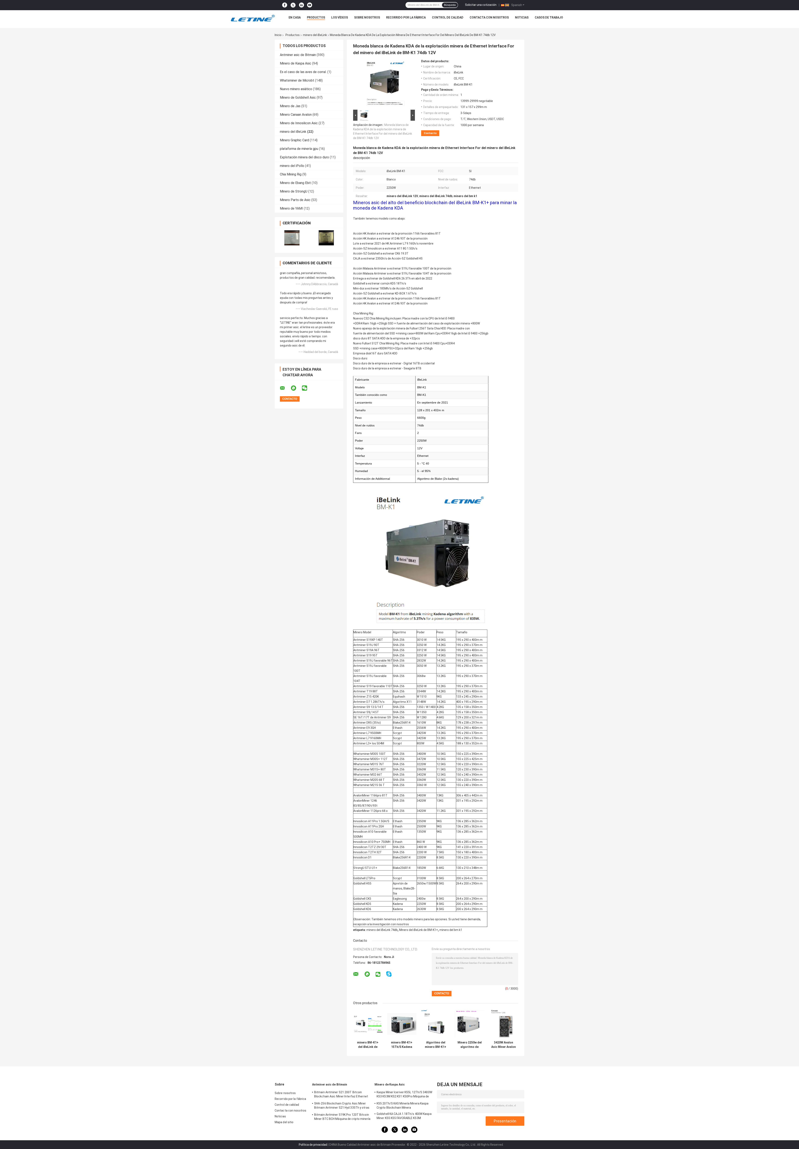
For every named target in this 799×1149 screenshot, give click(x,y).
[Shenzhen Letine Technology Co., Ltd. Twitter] (293, 5)
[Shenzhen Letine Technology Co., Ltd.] (252, 18)
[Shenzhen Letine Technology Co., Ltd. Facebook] (284, 5)
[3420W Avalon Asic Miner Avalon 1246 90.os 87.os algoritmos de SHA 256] (503, 1024)
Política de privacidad (313, 1144)
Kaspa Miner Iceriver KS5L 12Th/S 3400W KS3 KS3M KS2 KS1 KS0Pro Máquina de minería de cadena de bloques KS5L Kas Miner (404, 1095)
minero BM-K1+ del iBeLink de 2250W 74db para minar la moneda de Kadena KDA (368, 1045)
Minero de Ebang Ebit (295, 183)
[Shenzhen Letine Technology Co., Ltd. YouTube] (309, 5)
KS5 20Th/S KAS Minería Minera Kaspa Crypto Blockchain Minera (403, 1105)
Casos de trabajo (549, 17)
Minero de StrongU (293, 191)
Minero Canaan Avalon (296, 115)
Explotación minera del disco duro (304, 157)
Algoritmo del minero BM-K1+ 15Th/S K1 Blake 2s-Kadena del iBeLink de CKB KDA (435, 1045)
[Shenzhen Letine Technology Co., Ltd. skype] (389, 974)
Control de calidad (447, 17)
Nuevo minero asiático (296, 89)
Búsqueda (450, 5)
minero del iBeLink (315, 35)
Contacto (430, 133)
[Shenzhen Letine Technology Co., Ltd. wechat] (307, 388)
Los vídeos (339, 17)
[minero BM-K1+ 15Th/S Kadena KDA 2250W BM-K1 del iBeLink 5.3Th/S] (401, 1024)
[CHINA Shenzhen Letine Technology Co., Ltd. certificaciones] (292, 237)
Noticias (522, 17)
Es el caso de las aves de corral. (303, 72)
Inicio (278, 35)
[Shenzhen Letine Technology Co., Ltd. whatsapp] (296, 388)
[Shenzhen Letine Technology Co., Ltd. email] (285, 388)
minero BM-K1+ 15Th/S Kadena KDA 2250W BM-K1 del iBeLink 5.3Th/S (402, 1045)
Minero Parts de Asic (295, 200)
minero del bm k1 (450, 930)
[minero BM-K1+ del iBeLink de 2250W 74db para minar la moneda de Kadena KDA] (367, 1024)
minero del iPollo (292, 166)
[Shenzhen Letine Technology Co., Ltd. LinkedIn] (301, 5)
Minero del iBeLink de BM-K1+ (418, 930)
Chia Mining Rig (290, 174)
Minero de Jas (290, 106)
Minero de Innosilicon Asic (299, 123)
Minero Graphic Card (294, 140)
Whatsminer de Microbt (297, 80)
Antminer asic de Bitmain (298, 55)
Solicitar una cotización (480, 4)
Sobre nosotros (367, 17)
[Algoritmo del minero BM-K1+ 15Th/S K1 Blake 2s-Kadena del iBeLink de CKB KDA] (435, 1024)
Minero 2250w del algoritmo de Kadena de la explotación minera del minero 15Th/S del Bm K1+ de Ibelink (469, 1045)
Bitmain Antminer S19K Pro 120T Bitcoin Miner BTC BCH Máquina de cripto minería (342, 1116)
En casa (295, 17)
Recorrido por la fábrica (406, 17)
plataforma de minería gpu (299, 149)
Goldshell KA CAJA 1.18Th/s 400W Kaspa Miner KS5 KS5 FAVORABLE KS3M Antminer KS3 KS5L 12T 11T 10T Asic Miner (404, 1116)
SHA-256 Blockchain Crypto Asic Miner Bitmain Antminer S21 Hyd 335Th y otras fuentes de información (341, 1106)
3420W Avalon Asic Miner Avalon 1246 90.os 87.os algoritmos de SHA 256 (503, 1045)
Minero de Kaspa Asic (295, 63)
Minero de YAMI (291, 208)
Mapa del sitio (284, 1122)
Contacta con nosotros (489, 17)
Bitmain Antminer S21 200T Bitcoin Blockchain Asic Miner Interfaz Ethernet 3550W (341, 1095)
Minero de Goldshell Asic (298, 97)
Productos (316, 17)
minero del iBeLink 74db (382, 930)
